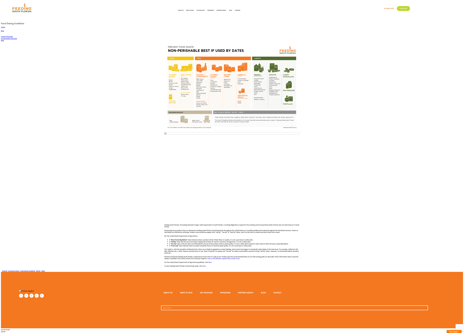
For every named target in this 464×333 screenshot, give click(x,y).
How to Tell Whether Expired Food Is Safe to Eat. (223, 258)
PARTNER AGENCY (245, 292)
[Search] (425, 308)
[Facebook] (21, 296)
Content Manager (7, 36)
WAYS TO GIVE (190, 10)
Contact (277, 292)
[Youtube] (42, 296)
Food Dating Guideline (27, 271)
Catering (237, 10)
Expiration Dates (13, 271)
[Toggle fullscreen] (4, 329)
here (210, 262)
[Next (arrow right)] (4, 331)
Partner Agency (221, 10)
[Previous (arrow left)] (2, 331)
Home (3, 27)
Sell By (38, 271)
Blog (230, 10)
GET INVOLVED (201, 10)
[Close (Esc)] (9, 329)
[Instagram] (26, 296)
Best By (4, 271)
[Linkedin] (37, 296)
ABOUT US (181, 10)
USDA (43, 271)
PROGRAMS (210, 10)
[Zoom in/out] (2, 329)
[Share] (6, 329)
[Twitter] (31, 296)
